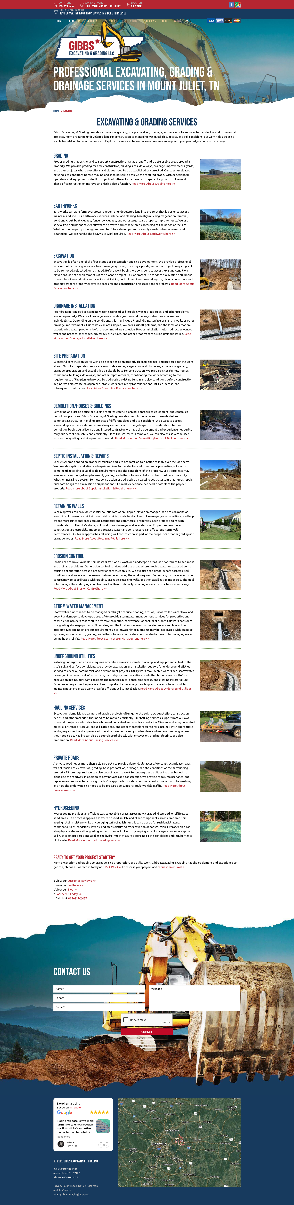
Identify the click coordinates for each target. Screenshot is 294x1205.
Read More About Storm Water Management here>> (115, 638)
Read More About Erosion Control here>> (80, 588)
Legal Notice (78, 1185)
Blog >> (73, 889)
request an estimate (171, 867)
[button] (106, 1144)
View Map (136, 6)
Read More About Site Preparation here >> (114, 388)
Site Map (93, 1185)
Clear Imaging (70, 1194)
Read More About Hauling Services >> (94, 740)
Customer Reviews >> (82, 880)
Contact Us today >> (68, 893)
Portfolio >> (75, 885)
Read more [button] (107, 1136)
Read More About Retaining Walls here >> (102, 538)
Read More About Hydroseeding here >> (94, 840)
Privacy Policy (61, 1185)
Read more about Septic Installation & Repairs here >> (101, 488)
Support (84, 1194)
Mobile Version (62, 1190)
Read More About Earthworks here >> (151, 233)
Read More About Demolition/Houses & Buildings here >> (152, 438)
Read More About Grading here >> (154, 183)
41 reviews (75, 1107)
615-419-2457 (112, 867)
